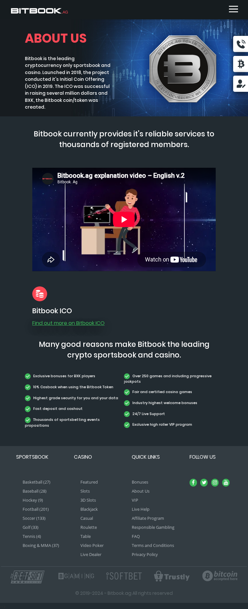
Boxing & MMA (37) (41, 545)
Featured (89, 482)
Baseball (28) (34, 491)
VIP (135, 500)
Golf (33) (30, 527)
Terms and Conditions (153, 545)
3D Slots (88, 500)
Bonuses (140, 482)
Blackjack (89, 509)
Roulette (88, 527)
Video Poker (92, 545)
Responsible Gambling (153, 527)
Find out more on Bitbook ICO (68, 323)
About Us (141, 491)
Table (85, 536)
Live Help (141, 509)
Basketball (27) (36, 482)
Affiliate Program (148, 518)
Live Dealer (90, 554)
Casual (86, 518)
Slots (85, 491)
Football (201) (36, 509)
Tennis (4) (32, 536)
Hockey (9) (33, 500)
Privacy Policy (145, 554)
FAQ (136, 536)
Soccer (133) (34, 518)
